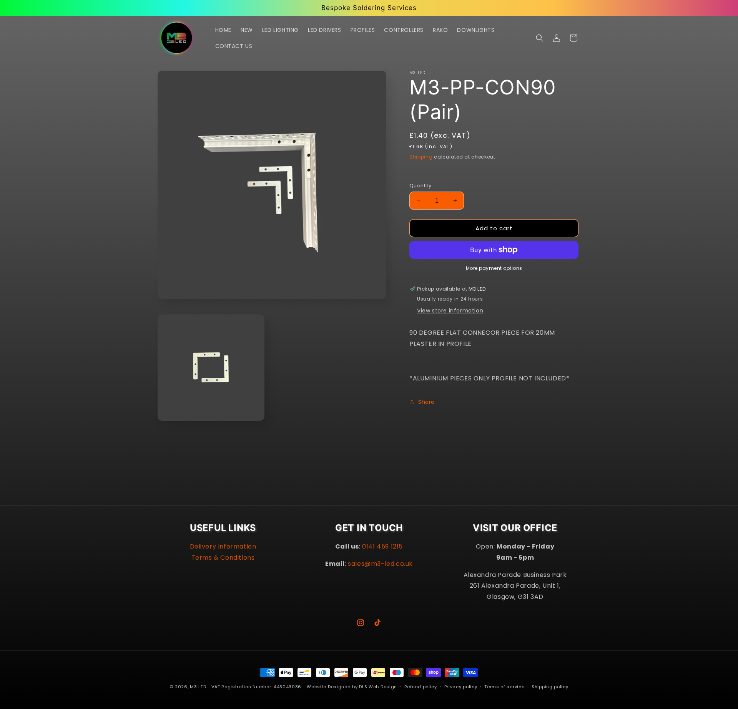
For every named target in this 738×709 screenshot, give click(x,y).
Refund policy (420, 687)
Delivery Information (223, 546)
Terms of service (504, 687)
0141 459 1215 (382, 546)
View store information (450, 310)
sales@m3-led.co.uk (380, 563)
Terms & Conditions (223, 557)
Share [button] (426, 401)
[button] (539, 38)
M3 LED (198, 687)
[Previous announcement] (287, 7)
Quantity (420, 185)
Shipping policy (550, 687)
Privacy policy (460, 687)
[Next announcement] (450, 7)
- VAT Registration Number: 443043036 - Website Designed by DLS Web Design (302, 687)
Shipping (421, 157)
